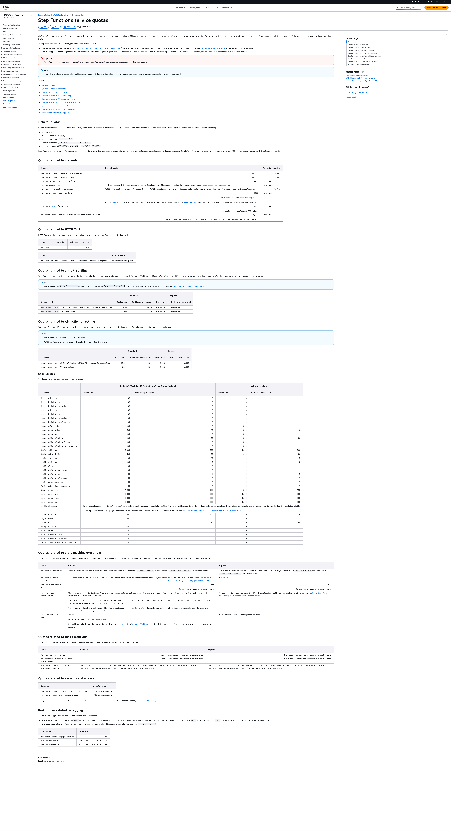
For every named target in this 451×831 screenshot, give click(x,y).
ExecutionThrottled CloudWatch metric (190, 286)
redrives (52, 206)
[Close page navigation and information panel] (446, 35)
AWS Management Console (157, 701)
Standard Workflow (139, 624)
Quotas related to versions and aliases (58, 109)
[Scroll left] (173, 8)
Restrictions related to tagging (55, 112)
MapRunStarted (190, 202)
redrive (121, 624)
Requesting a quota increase (212, 48)
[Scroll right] (233, 8)
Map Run (116, 202)
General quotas (48, 85)
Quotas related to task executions (56, 106)
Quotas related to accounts (54, 89)
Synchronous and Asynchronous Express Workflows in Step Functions (212, 510)
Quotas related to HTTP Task (54, 92)
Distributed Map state (247, 197)
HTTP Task (45, 247)
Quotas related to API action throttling (58, 99)
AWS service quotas (213, 52)
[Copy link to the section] (36, 122)
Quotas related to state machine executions (61, 102)
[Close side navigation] (31, 15)
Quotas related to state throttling (56, 95)
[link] (79, 15)
